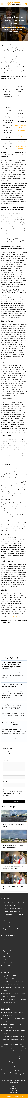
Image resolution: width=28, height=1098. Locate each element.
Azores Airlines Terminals (14, 617)
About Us (13, 1086)
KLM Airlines (6, 942)
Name (5, 774)
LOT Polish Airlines (8, 945)
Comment (6, 760)
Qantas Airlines (7, 948)
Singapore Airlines (8, 951)
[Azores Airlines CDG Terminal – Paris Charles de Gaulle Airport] (14, 857)
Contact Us (13, 1092)
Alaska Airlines (7, 965)
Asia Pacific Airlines (8, 959)
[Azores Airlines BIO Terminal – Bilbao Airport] (14, 878)
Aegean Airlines (7, 939)
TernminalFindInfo (8, 27)
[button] (26, 3)
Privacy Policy (13, 1090)
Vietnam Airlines (7, 956)
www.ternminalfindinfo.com (15, 1080)
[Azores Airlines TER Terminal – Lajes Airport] (14, 816)
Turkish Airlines (7, 954)
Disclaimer (13, 1088)
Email (5, 781)
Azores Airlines (20, 27)
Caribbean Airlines (8, 962)
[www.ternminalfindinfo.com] (14, 3)
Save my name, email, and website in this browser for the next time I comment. (13, 793)
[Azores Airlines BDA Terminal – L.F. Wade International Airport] (14, 836)
